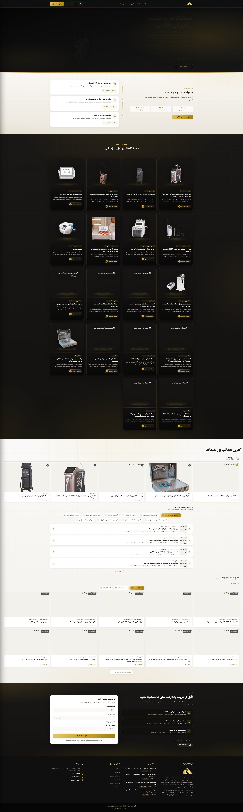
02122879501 (76, 774)
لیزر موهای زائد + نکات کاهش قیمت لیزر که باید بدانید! (222, 622)
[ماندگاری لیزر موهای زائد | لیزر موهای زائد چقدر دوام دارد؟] (53, 563)
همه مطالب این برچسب (121, 571)
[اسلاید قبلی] (192, 66)
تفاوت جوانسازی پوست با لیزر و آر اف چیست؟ (82, 622)
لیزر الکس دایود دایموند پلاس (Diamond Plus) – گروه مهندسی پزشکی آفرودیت (76, 497)
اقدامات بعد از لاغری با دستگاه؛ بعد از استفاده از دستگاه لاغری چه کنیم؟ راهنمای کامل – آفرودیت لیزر (123, 660)
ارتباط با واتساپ (75, 780)
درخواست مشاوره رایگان (184, 117)
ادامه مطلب (234, 625)
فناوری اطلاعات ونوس (115, 809)
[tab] (186, 66)
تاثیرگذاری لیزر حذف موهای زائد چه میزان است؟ (163, 540)
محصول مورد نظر (110, 725)
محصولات (146, 4)
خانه (117, 769)
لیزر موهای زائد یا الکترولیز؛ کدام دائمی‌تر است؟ (163, 529)
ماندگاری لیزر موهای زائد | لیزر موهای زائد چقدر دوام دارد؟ (160, 563)
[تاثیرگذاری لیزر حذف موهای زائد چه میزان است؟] (53, 540)
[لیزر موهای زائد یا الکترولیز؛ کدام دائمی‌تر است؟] (53, 529)
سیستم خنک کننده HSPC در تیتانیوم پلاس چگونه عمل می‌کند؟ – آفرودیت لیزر (169, 660)
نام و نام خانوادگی (109, 706)
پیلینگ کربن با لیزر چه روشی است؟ (180, 622)
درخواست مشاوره (57, 4)
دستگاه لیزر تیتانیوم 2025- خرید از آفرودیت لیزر (35, 496)
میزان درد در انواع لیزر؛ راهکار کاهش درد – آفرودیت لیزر (80, 659)
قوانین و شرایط (114, 783)
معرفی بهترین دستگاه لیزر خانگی (39, 622)
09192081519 (76, 777)
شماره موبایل (111, 715)
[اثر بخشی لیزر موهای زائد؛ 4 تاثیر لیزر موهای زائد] (53, 551)
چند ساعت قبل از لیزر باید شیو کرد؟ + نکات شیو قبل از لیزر (127, 496)
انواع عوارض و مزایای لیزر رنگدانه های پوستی (130, 622)
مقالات (139, 4)
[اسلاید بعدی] (176, 66)
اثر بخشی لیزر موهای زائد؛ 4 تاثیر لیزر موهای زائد (163, 552)
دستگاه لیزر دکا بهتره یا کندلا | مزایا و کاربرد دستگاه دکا (222, 496)
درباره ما (131, 4)
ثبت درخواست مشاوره (84, 736)
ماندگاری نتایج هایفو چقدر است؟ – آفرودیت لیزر (35, 659)
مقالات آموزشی (114, 776)
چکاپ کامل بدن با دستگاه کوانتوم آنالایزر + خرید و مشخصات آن (172, 496)
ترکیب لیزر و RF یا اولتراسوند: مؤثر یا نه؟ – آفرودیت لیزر (222, 659)
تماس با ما (123, 4)
